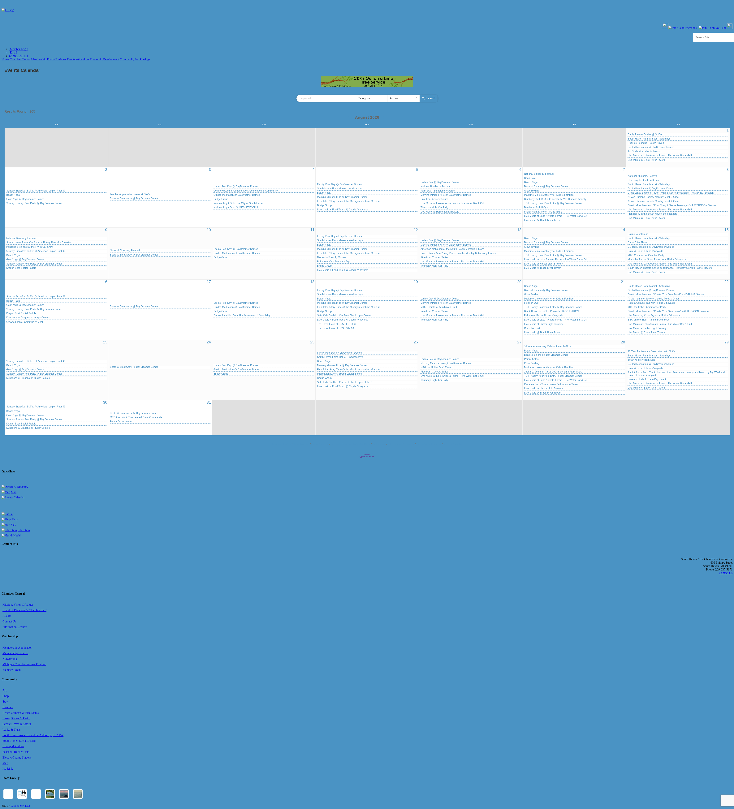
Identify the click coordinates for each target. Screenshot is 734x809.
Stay (13, 524)
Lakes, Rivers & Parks (16, 718)
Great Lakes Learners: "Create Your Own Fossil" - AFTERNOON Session (668, 311)
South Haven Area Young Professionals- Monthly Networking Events (458, 253)
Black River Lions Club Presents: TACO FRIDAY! (551, 311)
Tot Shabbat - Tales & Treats (644, 151)
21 (623, 282)
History (6, 615)
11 (312, 230)
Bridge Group (221, 199)
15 (726, 230)
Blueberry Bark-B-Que (536, 207)
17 (209, 282)
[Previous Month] (349, 117)
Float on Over (531, 303)
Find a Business (56, 59)
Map (13, 492)
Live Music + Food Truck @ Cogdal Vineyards (342, 209)
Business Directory (281, 444)
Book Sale (530, 178)
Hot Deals (336, 444)
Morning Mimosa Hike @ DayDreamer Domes (342, 197)
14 (623, 230)
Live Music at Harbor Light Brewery (440, 211)
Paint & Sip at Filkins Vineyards (645, 251)
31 (209, 402)
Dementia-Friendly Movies (331, 257)
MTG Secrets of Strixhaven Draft (439, 307)
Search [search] (430, 98)
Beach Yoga (13, 195)
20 (519, 282)
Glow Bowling (531, 190)
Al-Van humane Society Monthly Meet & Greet (653, 298)
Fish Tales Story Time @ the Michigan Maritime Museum (348, 201)
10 (209, 230)
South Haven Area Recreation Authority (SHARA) (33, 735)
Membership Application (17, 647)
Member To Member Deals (356, 444)
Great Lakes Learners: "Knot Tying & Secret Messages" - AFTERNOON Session (672, 205)
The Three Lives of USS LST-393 (335, 328)
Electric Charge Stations (17, 757)
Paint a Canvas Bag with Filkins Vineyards (651, 303)
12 (416, 230)
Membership (38, 59)
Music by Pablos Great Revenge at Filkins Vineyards (657, 259)
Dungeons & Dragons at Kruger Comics (28, 317)
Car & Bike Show (637, 242)
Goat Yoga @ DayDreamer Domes (25, 199)
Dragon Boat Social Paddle (21, 268)
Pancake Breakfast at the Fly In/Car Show (29, 247)
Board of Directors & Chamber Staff (24, 610)
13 (519, 230)
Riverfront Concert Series (434, 199)
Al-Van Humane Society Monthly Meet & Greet (653, 197)
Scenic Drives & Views (16, 723)
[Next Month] (384, 117)
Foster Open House (121, 421)
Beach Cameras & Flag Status (20, 712)
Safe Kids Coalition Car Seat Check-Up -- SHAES (344, 382)
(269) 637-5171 (18, 56)
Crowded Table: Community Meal (24, 322)
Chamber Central (20, 59)
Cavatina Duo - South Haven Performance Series (551, 384)
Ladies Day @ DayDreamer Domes (440, 182)
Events (71, 59)
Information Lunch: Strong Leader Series (339, 373)
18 (312, 282)
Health (17, 535)
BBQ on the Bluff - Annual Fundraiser (648, 319)
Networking (9, 658)
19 (416, 282)
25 (312, 342)
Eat (11, 514)
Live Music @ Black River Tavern (646, 160)
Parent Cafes (531, 359)
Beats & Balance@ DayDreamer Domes (546, 186)
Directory (22, 486)
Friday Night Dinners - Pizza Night (543, 211)
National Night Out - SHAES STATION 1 (236, 207)
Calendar (19, 497)
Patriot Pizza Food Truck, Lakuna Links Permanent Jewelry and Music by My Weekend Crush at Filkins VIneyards (676, 374)
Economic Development (104, 59)
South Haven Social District (19, 740)
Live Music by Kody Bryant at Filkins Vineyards (654, 315)
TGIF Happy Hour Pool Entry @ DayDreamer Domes (553, 203)
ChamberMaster (20, 805)
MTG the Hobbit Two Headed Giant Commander (136, 417)
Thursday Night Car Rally (434, 207)
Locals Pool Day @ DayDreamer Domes (236, 186)
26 (416, 342)
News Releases (301, 444)
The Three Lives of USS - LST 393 (336, 324)
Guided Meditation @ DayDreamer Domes (651, 147)
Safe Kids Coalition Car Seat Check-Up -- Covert (344, 315)
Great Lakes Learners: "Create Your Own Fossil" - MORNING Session (666, 294)
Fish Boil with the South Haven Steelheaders (652, 214)
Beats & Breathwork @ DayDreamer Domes (134, 198)
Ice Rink (7, 768)
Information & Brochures (428, 444)
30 (105, 402)
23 (105, 342)
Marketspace (379, 444)
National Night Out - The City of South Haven (238, 203)
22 (726, 282)
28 (623, 342)
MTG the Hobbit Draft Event (436, 367)
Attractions (82, 59)
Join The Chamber (453, 444)
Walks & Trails (11, 729)
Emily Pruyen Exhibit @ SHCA (645, 134)
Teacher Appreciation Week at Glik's (130, 194)
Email (13, 52)
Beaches (7, 707)
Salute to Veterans (638, 234)
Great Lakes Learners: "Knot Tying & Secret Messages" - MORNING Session (671, 192)
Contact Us (408, 444)
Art (4, 690)
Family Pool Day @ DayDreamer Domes (339, 184)
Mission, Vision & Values (17, 604)
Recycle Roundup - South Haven (646, 143)
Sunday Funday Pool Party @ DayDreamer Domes (34, 203)
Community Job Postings (135, 59)
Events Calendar (320, 444)
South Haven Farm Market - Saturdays (649, 138)
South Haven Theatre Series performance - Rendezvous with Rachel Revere (670, 268)
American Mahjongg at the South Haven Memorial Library (452, 249)
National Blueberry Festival (435, 186)
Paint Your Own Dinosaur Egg (333, 261)
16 (105, 282)
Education (24, 530)
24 (209, 342)
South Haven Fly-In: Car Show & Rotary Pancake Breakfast (39, 242)
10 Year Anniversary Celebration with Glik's (548, 346)
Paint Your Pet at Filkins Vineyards (543, 315)
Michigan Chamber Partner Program (24, 664)
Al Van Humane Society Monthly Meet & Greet (653, 201)
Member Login (18, 49)
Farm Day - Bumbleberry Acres (438, 190)
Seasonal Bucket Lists (15, 751)
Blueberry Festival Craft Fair (643, 180)
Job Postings (394, 444)
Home (5, 59)
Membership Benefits (15, 653)
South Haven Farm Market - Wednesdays (340, 188)
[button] (710, 111)
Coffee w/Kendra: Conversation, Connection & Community (246, 190)
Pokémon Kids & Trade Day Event (647, 379)
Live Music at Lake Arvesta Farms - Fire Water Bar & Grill (660, 155)
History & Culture (13, 746)
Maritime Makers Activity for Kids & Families (549, 195)
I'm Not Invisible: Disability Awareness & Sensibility (242, 315)
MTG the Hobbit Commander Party (647, 307)
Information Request (14, 627)
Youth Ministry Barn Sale (641, 360)
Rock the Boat (532, 328)
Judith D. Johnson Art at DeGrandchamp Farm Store (553, 371)
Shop (15, 519)
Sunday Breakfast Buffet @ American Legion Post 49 (35, 190)
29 (726, 342)
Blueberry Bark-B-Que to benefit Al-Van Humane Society (555, 199)
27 (519, 342)
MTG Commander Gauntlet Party (646, 255)
